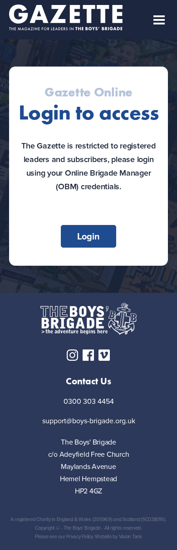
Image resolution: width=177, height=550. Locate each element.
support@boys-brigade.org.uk (88, 421)
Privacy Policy (79, 536)
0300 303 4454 (89, 402)
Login (88, 236)
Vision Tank (130, 536)
